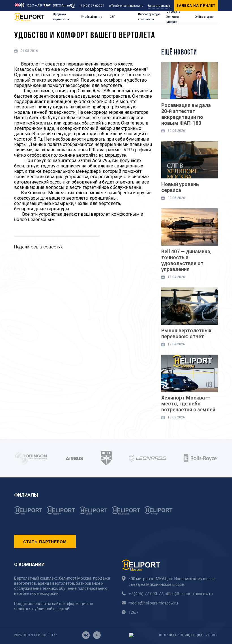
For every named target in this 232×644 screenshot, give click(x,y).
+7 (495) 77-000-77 (91, 5)
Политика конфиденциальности (188, 635)
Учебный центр (91, 16)
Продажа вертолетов (61, 17)
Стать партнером (45, 541)
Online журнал (204, 16)
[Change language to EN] (17, 4)
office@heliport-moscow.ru (126, 5)
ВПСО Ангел (61, 5)
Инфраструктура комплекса (149, 17)
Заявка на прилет (196, 6)
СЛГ (112, 16)
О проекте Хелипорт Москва (173, 17)
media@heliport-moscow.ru (153, 603)
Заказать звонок (159, 5)
